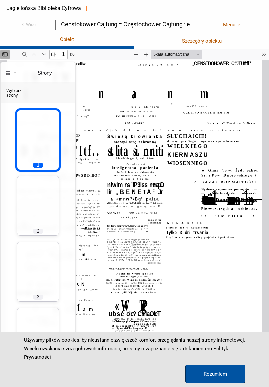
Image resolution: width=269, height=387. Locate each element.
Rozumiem (215, 374)
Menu (229, 25)
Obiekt (67, 39)
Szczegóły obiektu (202, 41)
